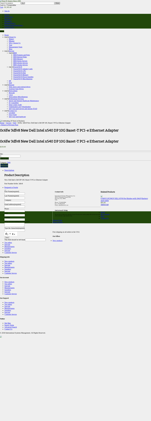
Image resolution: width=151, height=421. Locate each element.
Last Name (11, 196)
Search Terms (9, 325)
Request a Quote (11, 187)
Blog (10, 49)
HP (10, 81)
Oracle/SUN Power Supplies (23, 77)
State (6, 213)
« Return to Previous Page (9, 125)
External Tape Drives (16, 89)
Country (7, 217)
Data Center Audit (15, 105)
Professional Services (13, 25)
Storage (8, 21)
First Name (11, 191)
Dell (10, 83)
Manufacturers (9, 247)
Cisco (11, 95)
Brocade (12, 93)
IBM (15, 53)
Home (6, 15)
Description (9, 170)
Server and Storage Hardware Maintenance (24, 101)
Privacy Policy (58, 222)
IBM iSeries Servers (20, 61)
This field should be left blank (14, 240)
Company (7, 200)
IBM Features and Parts (21, 55)
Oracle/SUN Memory (20, 75)
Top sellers (8, 243)
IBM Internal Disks (20, 57)
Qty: (2, 154)
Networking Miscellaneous (18, 97)
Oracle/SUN (17, 67)
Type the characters (14, 228)
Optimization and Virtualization (20, 107)
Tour (10, 45)
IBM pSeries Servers (20, 63)
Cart (1, 7)
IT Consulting (14, 103)
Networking (10, 23)
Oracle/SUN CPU (19, 71)
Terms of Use (57, 220)
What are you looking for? (17, 222)
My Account (105, 214)
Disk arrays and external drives (19, 87)
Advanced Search (10, 327)
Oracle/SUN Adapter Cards (22, 69)
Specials (7, 245)
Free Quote (13, 115)
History (11, 39)
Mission (11, 41)
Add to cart (105, 205)
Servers (8, 19)
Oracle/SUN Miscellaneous (22, 79)
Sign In (7, 11)
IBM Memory (18, 59)
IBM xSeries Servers (20, 65)
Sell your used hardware (17, 117)
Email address (12, 204)
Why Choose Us (14, 43)
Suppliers (7, 249)
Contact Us (9, 27)
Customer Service (10, 252)
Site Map (7, 323)
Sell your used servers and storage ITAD (23, 109)
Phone (6, 209)
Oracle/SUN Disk (19, 73)
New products (57, 241)
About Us (8, 17)
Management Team (15, 47)
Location (12, 113)
